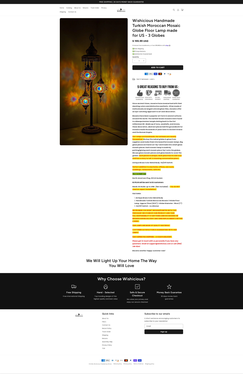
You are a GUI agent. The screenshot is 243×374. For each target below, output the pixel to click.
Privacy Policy (107, 345)
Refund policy (118, 364)
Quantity (135, 57)
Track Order (106, 332)
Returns (105, 338)
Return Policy (106, 328)
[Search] (174, 10)
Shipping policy (149, 364)
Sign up (164, 332)
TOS (103, 348)
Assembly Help (107, 342)
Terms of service (138, 364)
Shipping (105, 335)
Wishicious (97, 364)
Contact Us (106, 325)
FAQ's (104, 322)
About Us (105, 318)
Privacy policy (127, 364)
